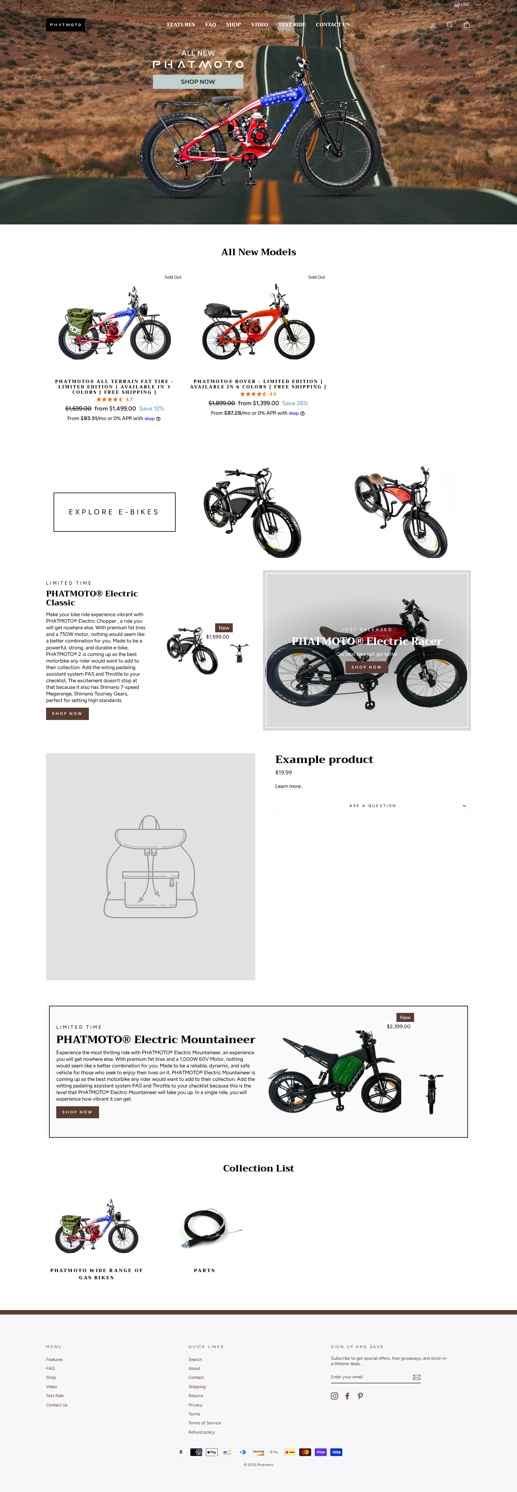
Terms (194, 1414)
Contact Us (333, 24)
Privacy (195, 1405)
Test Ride (292, 24)
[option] (258, 112)
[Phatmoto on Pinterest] (360, 1396)
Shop (233, 24)
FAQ (210, 24)
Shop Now (67, 713)
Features (181, 24)
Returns (195, 1395)
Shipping (197, 1386)
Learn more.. (289, 786)
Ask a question (373, 805)
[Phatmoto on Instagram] (334, 1396)
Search (195, 1359)
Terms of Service (204, 1423)
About (194, 1368)
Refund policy (201, 1432)
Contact (196, 1377)
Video (259, 24)
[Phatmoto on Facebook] (347, 1396)
